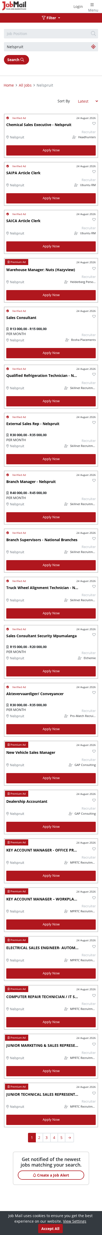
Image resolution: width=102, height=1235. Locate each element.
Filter (51, 17)
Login (78, 6)
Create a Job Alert (52, 1175)
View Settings (74, 1221)
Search (13, 59)
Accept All (50, 1228)
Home (9, 85)
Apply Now (51, 150)
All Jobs (25, 85)
